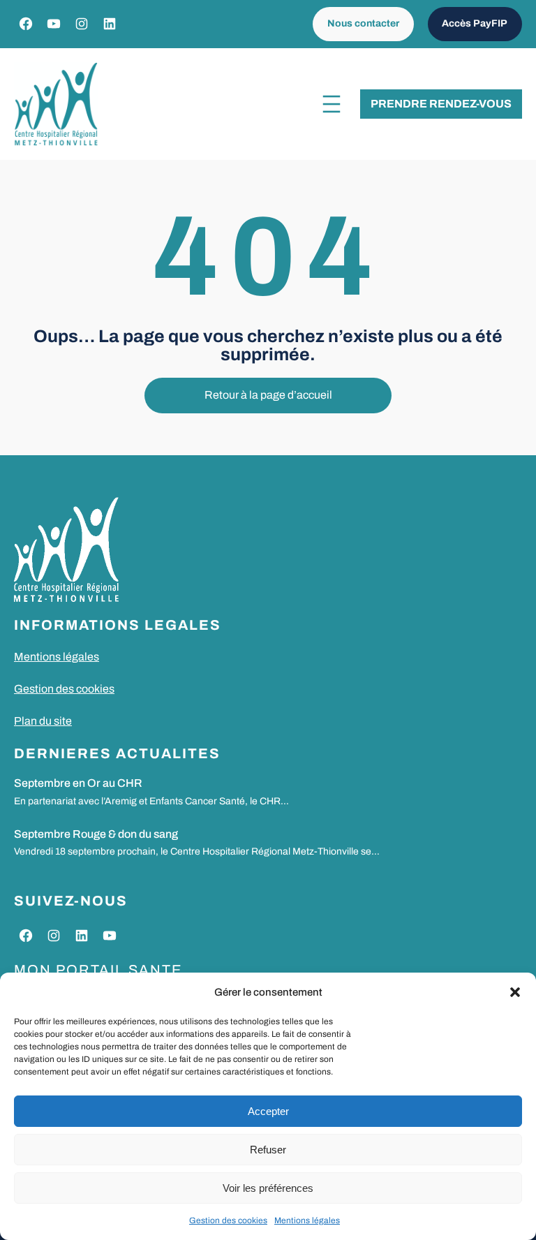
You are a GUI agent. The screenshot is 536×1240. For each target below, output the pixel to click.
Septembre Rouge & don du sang (96, 834)
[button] (515, 992)
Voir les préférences (268, 1188)
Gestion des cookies (228, 1220)
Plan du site (43, 721)
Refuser (268, 1150)
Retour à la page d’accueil (268, 395)
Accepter (268, 1111)
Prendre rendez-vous (441, 104)
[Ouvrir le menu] (331, 104)
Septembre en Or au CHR (78, 783)
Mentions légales (307, 1220)
